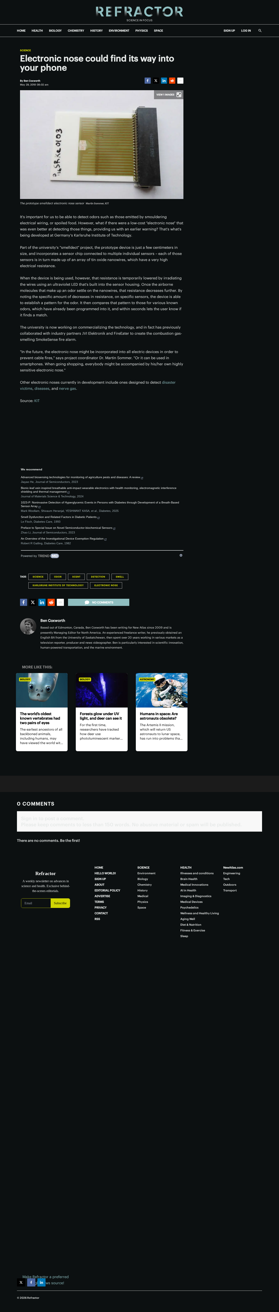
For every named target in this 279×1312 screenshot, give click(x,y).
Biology (25, 679)
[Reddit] (172, 81)
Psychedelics (189, 907)
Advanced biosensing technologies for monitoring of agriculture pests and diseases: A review (80, 477)
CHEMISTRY (76, 30)
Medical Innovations (194, 885)
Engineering (231, 873)
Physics (142, 902)
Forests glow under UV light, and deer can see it (101, 716)
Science (25, 50)
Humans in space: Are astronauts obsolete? (159, 716)
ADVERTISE (102, 896)
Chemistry (144, 885)
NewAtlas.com (233, 867)
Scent (76, 576)
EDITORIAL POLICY (107, 890)
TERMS (99, 902)
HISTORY (96, 30)
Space (141, 907)
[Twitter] (156, 81)
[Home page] (139, 12)
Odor (58, 576)
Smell (120, 576)
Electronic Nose (106, 585)
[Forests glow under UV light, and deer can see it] (101, 690)
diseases (42, 388)
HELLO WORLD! (105, 873)
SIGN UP (229, 30)
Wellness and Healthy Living (199, 913)
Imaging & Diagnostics (195, 896)
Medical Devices (191, 902)
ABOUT (99, 885)
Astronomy (147, 679)
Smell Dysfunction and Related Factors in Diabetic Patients (59, 517)
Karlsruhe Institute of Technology (58, 585)
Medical (142, 896)
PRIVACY (101, 907)
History (142, 890)
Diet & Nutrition (190, 925)
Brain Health (189, 879)
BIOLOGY (55, 30)
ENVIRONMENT (119, 30)
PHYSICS (141, 30)
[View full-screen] (178, 94)
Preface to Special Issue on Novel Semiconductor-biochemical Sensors (66, 527)
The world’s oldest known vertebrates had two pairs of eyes (40, 718)
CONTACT (101, 913)
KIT (37, 400)
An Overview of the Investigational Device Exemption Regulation (62, 538)
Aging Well (187, 919)
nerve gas (67, 388)
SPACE (158, 30)
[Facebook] (148, 81)
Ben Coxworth (52, 620)
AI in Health (188, 890)
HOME (21, 30)
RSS (97, 919)
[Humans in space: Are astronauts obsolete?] (161, 690)
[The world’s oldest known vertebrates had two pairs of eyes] (42, 690)
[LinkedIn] (164, 81)
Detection (98, 576)
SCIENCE (143, 867)
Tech (226, 879)
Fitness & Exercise (192, 930)
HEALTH (37, 30)
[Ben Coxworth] (28, 626)
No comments (102, 602)
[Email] (180, 81)
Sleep (184, 936)
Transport (230, 890)
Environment (146, 873)
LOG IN (246, 30)
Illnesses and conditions (197, 873)
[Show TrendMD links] (181, 555)
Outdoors (229, 885)
